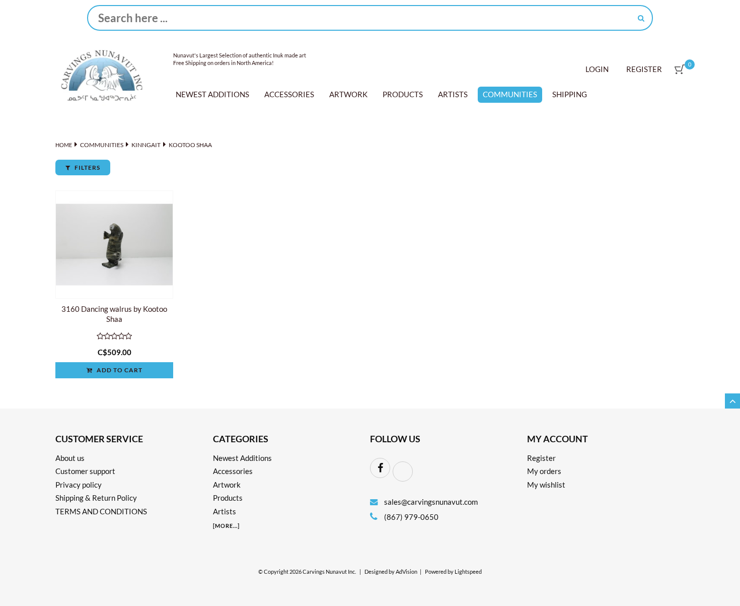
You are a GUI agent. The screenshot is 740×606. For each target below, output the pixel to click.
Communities (510, 94)
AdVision (406, 572)
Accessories (289, 94)
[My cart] (680, 69)
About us (70, 457)
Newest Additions (212, 94)
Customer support (85, 471)
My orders (544, 471)
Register (644, 69)
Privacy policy (78, 484)
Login (597, 69)
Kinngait (146, 145)
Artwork (348, 94)
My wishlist (546, 484)
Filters (86, 167)
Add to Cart (118, 370)
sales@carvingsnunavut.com (431, 501)
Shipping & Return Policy (96, 497)
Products (403, 94)
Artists (453, 94)
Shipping (569, 94)
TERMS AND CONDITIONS (101, 511)
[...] (226, 525)
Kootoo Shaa (190, 145)
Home (63, 145)
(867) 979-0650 (410, 516)
